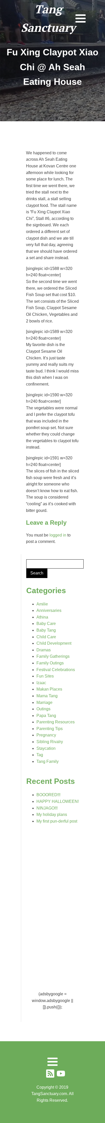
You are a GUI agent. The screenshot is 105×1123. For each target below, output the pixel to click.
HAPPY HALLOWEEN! (57, 801)
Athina (42, 617)
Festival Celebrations (55, 669)
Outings (43, 709)
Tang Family (47, 761)
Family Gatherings (53, 656)
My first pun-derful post (56, 821)
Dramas (43, 650)
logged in (57, 535)
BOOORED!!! (48, 795)
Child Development (53, 643)
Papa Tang (46, 715)
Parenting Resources (55, 722)
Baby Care (46, 623)
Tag (39, 755)
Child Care (46, 637)
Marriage (44, 702)
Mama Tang (47, 696)
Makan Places (49, 689)
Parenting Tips (49, 728)
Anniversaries (48, 610)
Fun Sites (45, 676)
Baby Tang (46, 630)
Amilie (42, 604)
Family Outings (50, 663)
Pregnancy (46, 735)
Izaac (41, 683)
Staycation (46, 748)
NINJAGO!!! (47, 808)
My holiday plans (51, 814)
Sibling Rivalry (49, 742)
